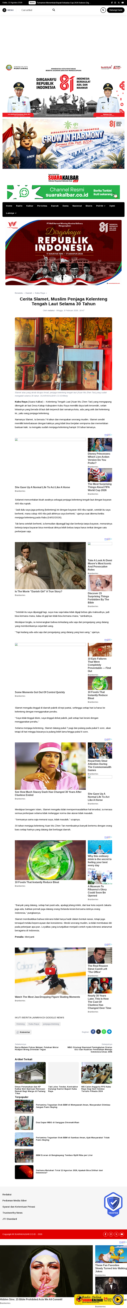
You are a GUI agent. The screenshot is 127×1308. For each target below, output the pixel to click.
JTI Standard (9, 1219)
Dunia (66, 206)
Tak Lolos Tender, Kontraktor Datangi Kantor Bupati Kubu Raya (63, 1089)
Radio (19, 206)
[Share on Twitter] (98, 1031)
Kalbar (29, 206)
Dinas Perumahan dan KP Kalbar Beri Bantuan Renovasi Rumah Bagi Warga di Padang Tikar (30, 1090)
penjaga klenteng (51, 1024)
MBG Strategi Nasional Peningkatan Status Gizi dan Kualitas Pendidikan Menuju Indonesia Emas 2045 (90, 1049)
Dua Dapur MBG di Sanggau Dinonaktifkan (57, 1122)
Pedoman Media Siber (14, 1200)
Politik (99, 206)
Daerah (55, 206)
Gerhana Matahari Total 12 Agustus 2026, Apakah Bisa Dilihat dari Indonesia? (69, 1171)
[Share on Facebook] (93, 1031)
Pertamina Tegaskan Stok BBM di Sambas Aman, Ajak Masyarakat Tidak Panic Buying (72, 1138)
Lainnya (10, 213)
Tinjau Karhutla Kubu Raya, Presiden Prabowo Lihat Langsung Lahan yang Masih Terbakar (64, 3)
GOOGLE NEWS (55, 1017)
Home (9, 206)
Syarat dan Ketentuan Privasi (18, 1206)
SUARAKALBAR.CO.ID (25, 1234)
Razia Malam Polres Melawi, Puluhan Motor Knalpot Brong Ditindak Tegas (37, 1048)
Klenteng (21, 1024)
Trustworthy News (12, 1212)
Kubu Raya (34, 1024)
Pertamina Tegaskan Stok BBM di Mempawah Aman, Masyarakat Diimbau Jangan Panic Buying (73, 1106)
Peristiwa (42, 206)
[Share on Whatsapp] (104, 1031)
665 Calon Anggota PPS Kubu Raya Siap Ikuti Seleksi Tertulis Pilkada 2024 (96, 1089)
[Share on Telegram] (109, 1031)
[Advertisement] (63, 38)
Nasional (77, 206)
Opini (112, 206)
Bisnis (89, 206)
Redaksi (6, 1194)
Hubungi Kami (115, 10)
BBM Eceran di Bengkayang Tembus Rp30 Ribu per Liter (64, 1155)
